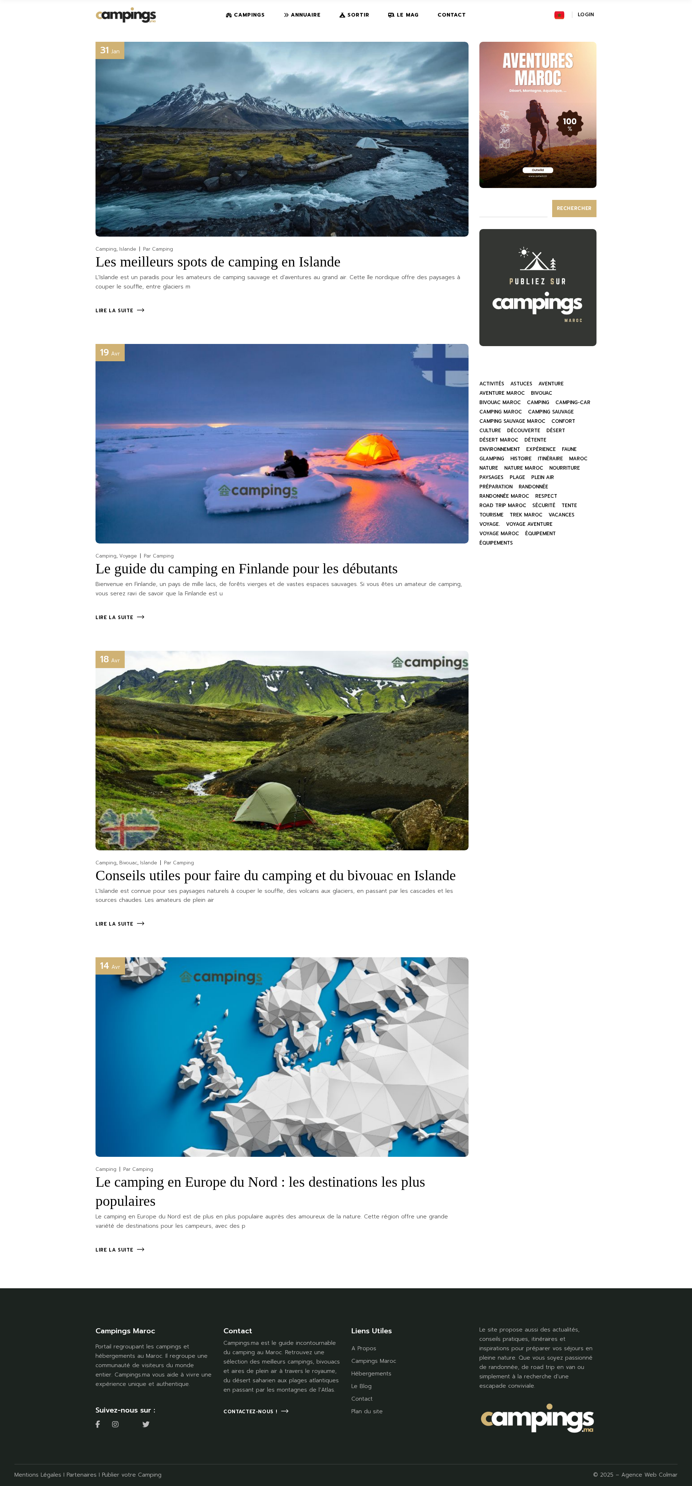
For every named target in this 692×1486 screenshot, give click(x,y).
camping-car (572, 402)
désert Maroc (498, 440)
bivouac (541, 393)
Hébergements (371, 1374)
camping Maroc (500, 411)
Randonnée (533, 486)
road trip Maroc (502, 505)
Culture (490, 430)
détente (535, 440)
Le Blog (361, 1386)
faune (569, 449)
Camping (106, 249)
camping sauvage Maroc (512, 421)
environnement (499, 449)
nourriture (564, 468)
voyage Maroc (499, 533)
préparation (496, 486)
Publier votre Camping (131, 1475)
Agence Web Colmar (649, 1475)
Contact (362, 1399)
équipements (496, 543)
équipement (540, 533)
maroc (578, 458)
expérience (541, 449)
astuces (521, 383)
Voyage (128, 555)
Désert (555, 430)
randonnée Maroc (504, 496)
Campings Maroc (373, 1361)
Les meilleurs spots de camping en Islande (218, 262)
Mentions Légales (37, 1475)
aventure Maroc (502, 393)
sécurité (543, 505)
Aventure (551, 383)
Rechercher (574, 208)
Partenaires (82, 1475)
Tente (569, 505)
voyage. (489, 524)
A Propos (363, 1348)
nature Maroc (523, 468)
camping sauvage (551, 411)
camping (538, 402)
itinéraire (550, 458)
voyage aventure (529, 524)
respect (546, 496)
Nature (488, 468)
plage (517, 477)
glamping (491, 458)
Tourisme (491, 514)
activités (491, 383)
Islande (127, 249)
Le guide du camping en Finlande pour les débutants (247, 568)
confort (563, 421)
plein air (542, 477)
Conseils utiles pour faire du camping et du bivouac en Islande (276, 875)
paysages (491, 477)
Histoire (521, 458)
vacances (562, 514)
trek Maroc (526, 514)
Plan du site (367, 1411)
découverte (523, 430)
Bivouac (128, 862)
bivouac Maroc (500, 402)
